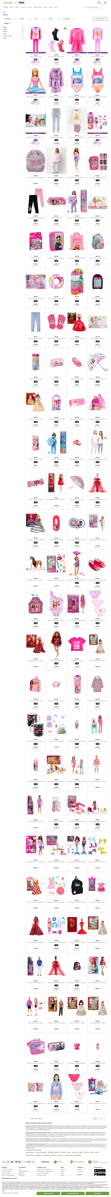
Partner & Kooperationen (8, 1175)
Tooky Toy (61, 1155)
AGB (20, 1169)
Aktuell (79, 1169)
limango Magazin (6, 1173)
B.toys (92, 1152)
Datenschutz (22, 1173)
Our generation (46, 1155)
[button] (105, 3)
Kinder (5, 29)
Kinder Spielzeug (30, 1152)
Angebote (63, 1169)
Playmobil (74, 1152)
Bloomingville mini (70, 1155)
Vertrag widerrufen (42, 1175)
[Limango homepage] (8, 3)
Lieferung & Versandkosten (44, 1169)
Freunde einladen (6, 1171)
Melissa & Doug (30, 1155)
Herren (5, 34)
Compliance (22, 1175)
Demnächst (80, 1171)
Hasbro (69, 1152)
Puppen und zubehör (41, 1152)
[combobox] (95, 7)
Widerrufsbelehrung (24, 1171)
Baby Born (54, 1155)
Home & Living (7, 36)
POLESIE (63, 1152)
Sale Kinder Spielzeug (53, 1152)
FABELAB (78, 1155)
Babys (5, 27)
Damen (5, 31)
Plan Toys (86, 1152)
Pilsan (97, 1152)
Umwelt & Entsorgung (43, 1173)
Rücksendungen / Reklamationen (45, 1171)
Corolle (80, 1152)
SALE (4, 38)
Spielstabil (38, 1155)
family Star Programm (7, 1169)
